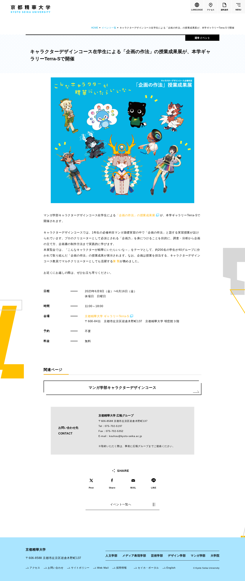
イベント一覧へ (120, 504)
